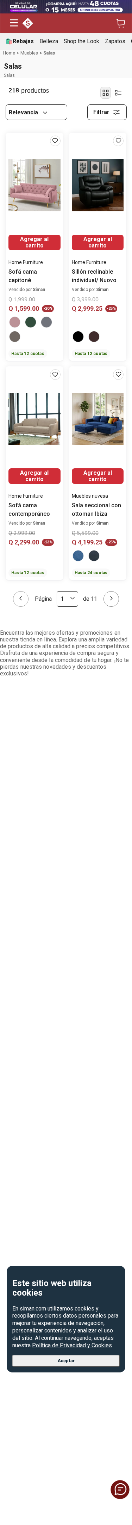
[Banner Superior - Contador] (66, 6)
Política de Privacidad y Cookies (72, 1345)
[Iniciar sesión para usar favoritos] (55, 141)
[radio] (105, 93)
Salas (49, 53)
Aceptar (66, 1360)
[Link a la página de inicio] (9, 53)
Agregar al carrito (34, 242)
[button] (14, 24)
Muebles (29, 53)
